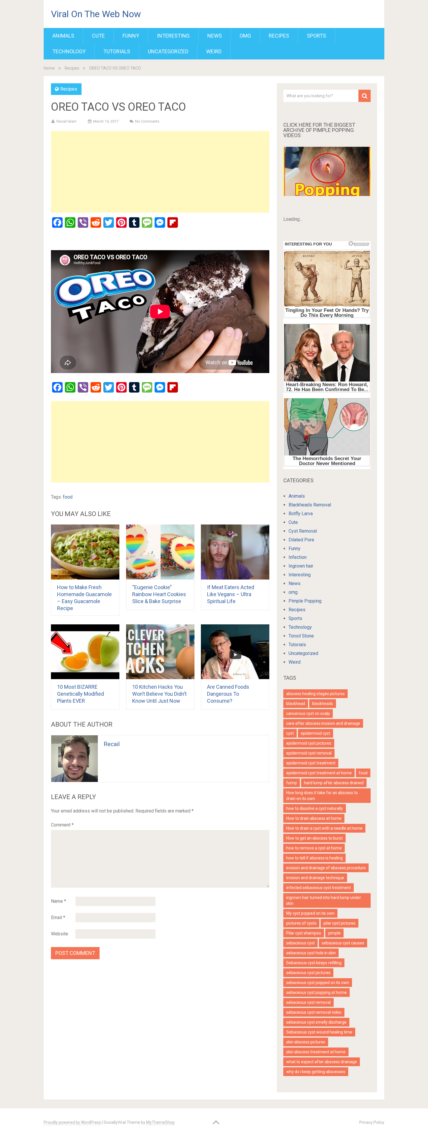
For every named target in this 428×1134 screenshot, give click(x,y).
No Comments (147, 121)
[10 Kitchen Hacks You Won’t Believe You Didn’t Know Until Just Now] (160, 651)
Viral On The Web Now (96, 14)
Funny (131, 36)
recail (112, 744)
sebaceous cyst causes (343, 943)
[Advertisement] (160, 172)
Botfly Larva (301, 513)
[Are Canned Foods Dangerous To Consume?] (235, 651)
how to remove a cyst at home (314, 848)
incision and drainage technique (315, 877)
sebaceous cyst (300, 943)
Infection (298, 557)
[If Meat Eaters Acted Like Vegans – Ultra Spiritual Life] (235, 552)
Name (58, 901)
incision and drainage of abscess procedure (326, 867)
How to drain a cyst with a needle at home (324, 828)
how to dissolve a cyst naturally (314, 808)
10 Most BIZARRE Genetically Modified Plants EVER (80, 694)
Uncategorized (168, 51)
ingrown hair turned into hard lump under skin (323, 900)
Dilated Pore (301, 540)
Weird (214, 51)
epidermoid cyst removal (309, 753)
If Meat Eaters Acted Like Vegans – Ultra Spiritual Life (230, 594)
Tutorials (116, 51)
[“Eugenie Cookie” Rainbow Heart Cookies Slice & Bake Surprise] (160, 552)
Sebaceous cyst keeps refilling (314, 962)
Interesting (173, 36)
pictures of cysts (301, 923)
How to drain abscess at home (314, 818)
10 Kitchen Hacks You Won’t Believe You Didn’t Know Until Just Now (159, 694)
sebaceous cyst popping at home (316, 992)
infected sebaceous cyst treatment (318, 887)
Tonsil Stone (301, 636)
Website (59, 934)
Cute (98, 36)
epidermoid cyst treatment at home (319, 773)
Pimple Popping (305, 601)
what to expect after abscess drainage (321, 1061)
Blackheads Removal (310, 505)
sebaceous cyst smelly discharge (316, 1022)
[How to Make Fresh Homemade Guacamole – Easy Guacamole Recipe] (85, 552)
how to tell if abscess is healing (314, 858)
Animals (63, 36)
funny (291, 782)
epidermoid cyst (315, 733)
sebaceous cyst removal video (314, 1012)
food (67, 497)
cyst (290, 733)
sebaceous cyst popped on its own (317, 982)
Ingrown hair (301, 566)
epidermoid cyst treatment (310, 763)
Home (49, 68)
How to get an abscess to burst (314, 838)
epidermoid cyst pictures (308, 743)
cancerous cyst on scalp (308, 713)
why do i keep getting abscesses (315, 1071)
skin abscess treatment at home (316, 1052)
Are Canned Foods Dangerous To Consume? (228, 694)
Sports (316, 36)
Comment (62, 825)
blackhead (295, 703)
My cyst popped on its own (310, 913)
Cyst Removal (303, 531)
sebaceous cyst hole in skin (311, 953)
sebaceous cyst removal (308, 1002)
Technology (69, 51)
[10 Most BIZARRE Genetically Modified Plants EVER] (85, 651)
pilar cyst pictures (339, 923)
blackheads (322, 703)
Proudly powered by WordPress (72, 1122)
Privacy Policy (371, 1122)
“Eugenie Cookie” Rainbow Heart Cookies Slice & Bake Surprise (159, 594)
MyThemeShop (160, 1122)
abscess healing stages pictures (315, 693)
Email (58, 917)
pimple (334, 933)
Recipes (279, 36)
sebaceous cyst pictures (308, 972)
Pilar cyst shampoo (303, 933)
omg (245, 36)
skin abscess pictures (305, 1042)
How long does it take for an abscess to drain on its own (322, 795)
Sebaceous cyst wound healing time (319, 1032)
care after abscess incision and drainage (323, 723)
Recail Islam (66, 121)
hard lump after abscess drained (334, 782)
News (214, 36)
